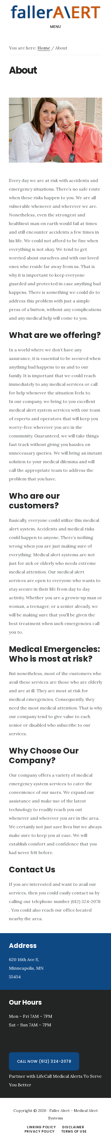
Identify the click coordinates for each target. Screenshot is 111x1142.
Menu (55, 26)
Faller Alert (55, 11)
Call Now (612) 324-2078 (44, 1061)
